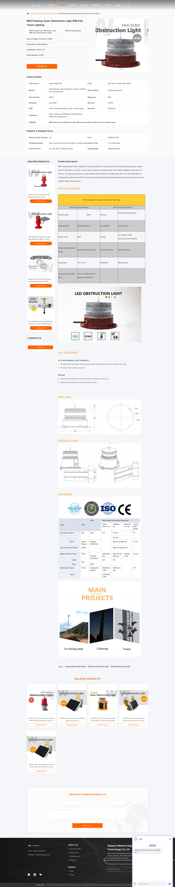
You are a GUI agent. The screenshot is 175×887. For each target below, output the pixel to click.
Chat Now (40, 66)
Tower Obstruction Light (49, 13)
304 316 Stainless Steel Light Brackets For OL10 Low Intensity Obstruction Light (40, 324)
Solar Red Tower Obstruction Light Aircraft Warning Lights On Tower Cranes (39, 239)
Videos (72, 5)
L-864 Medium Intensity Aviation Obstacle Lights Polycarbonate (72, 719)
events (108, 5)
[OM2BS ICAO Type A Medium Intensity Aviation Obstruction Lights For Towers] (41, 747)
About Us (83, 5)
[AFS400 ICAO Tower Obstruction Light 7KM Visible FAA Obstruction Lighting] (102, 700)
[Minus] (170, 839)
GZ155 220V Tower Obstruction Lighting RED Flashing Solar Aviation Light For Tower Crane (41, 719)
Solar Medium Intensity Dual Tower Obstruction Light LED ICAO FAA (134, 719)
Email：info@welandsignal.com (40, 854)
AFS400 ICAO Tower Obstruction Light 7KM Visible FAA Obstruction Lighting (103, 719)
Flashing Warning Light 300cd (75, 666)
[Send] (170, 884)
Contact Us (96, 5)
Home (51, 5)
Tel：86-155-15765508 (37, 851)
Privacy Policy (40, 885)
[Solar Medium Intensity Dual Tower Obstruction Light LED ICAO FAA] (133, 700)
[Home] (36, 5)
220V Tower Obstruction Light (98, 666)
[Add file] (134, 884)
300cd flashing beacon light (120, 666)
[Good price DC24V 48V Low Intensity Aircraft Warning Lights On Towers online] (41, 178)
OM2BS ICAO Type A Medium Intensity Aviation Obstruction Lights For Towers (41, 766)
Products (61, 5)
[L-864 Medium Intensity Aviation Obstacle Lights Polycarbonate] (72, 700)
